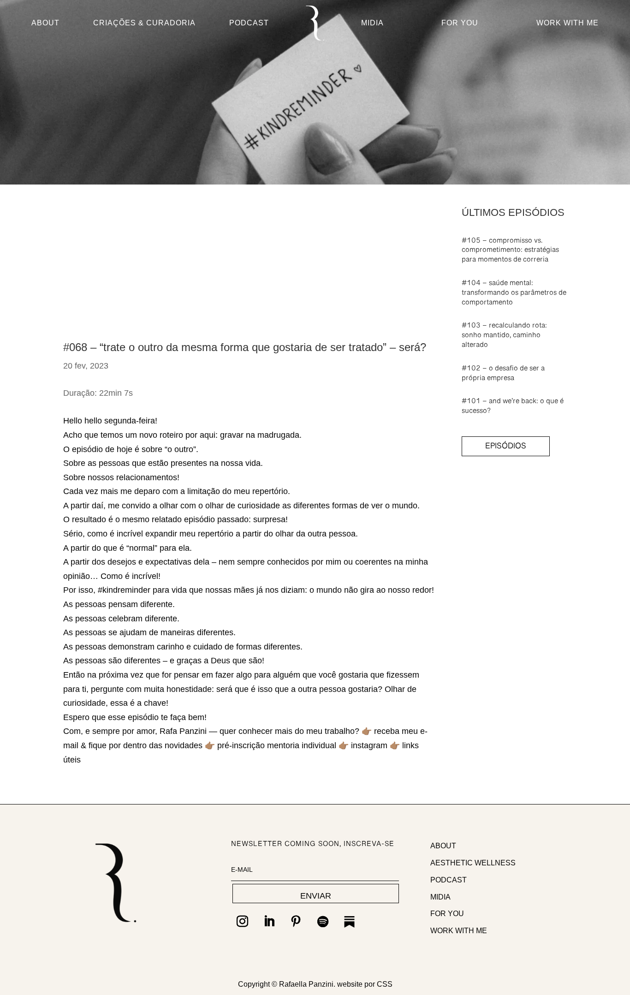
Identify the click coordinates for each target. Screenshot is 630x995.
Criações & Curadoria (144, 23)
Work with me (458, 931)
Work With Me (567, 23)
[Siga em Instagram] (242, 921)
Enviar (315, 895)
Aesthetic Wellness (473, 863)
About (45, 23)
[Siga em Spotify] (322, 921)
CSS (384, 984)
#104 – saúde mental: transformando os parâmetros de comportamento (514, 295)
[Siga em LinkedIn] (269, 921)
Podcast (249, 23)
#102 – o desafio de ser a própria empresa (503, 375)
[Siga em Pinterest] (296, 921)
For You (459, 23)
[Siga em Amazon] (349, 921)
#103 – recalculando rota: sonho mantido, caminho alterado (504, 337)
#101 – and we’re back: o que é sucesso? (513, 408)
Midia (372, 23)
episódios (505, 448)
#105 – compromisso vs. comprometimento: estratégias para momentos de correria (510, 252)
